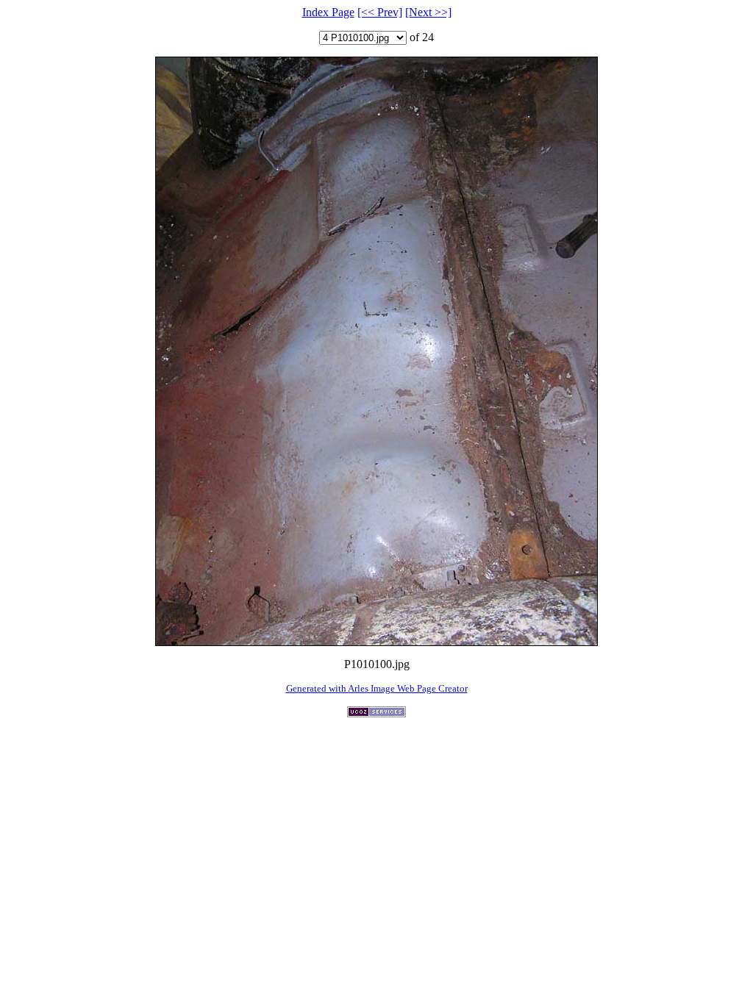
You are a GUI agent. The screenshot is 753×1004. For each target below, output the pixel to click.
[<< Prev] (379, 12)
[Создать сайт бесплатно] (376, 713)
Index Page (328, 12)
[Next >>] (428, 12)
